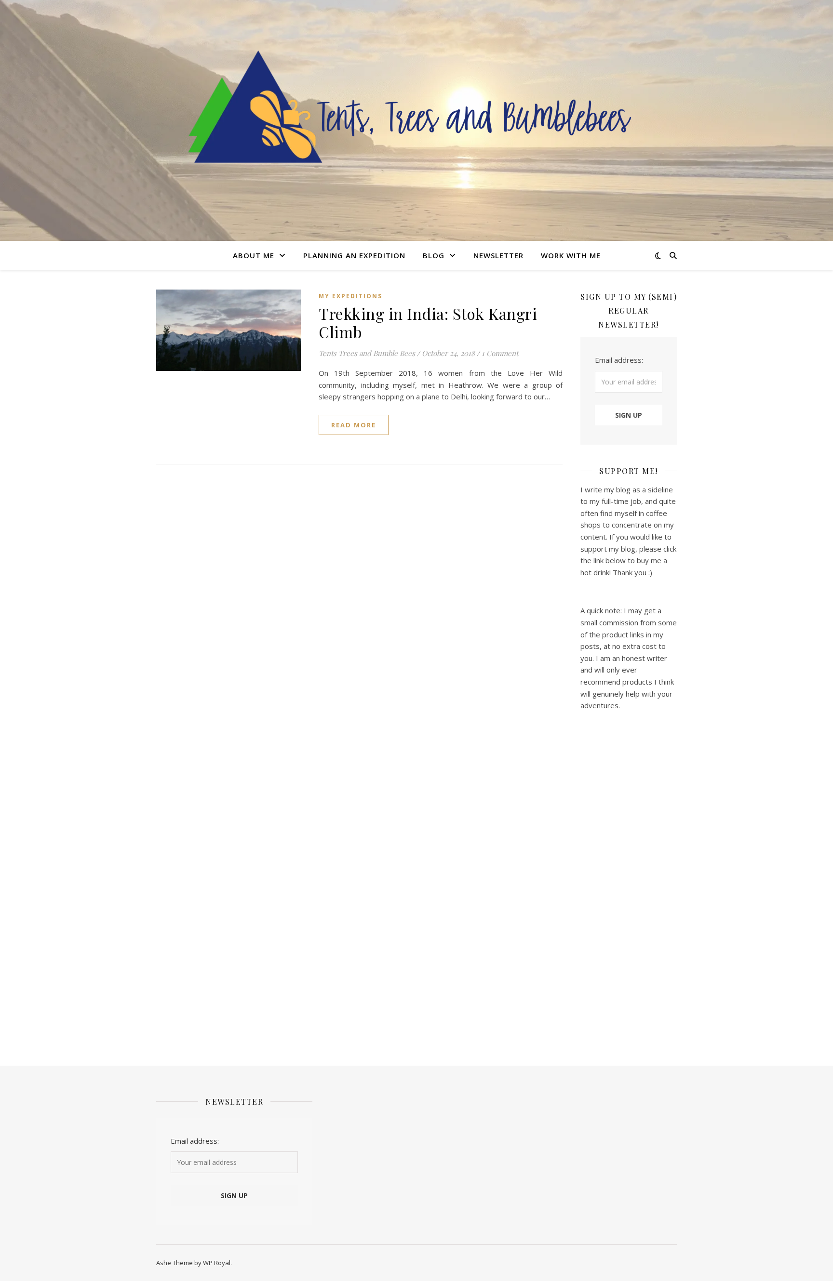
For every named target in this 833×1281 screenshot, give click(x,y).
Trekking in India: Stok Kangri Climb (428, 322)
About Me (253, 255)
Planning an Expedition (354, 255)
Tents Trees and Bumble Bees (367, 353)
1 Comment (500, 353)
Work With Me (571, 255)
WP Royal (216, 1262)
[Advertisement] (628, 882)
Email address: (619, 360)
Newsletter (498, 255)
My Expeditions (350, 296)
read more (353, 425)
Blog (433, 255)
